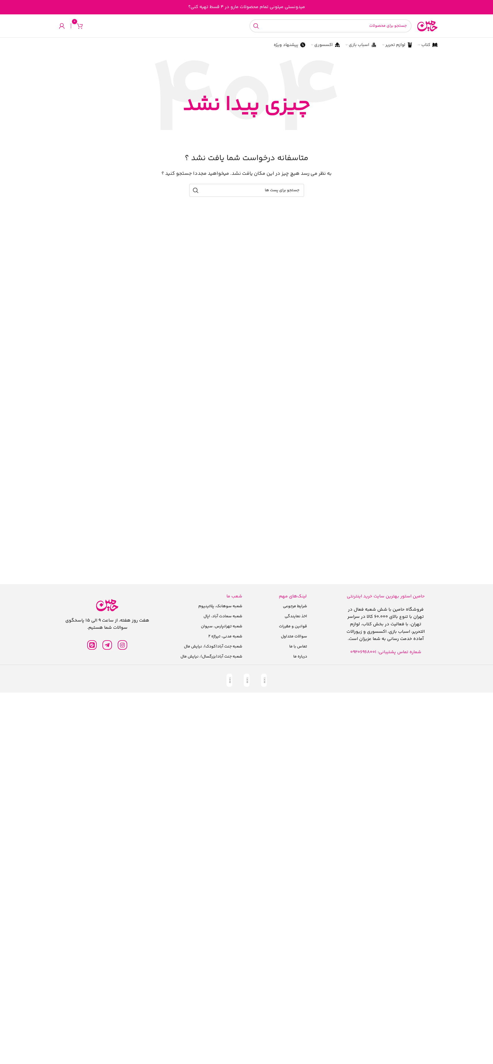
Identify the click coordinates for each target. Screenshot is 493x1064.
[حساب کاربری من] (62, 26)
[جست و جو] (256, 25)
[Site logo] (427, 26)
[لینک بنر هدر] (246, 7)
